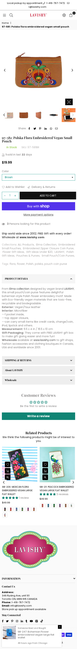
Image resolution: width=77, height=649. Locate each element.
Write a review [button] (38, 416)
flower (21, 264)
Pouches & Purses (28, 256)
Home (5, 23)
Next (72, 70)
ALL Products (26, 244)
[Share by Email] (56, 128)
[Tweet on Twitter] (34, 128)
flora (13, 264)
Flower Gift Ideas (13, 252)
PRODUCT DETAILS (16, 278)
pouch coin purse (55, 264)
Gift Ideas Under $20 (39, 252)
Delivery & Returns (43, 187)
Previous (4, 70)
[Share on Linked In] (45, 128)
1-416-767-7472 (55, 3)
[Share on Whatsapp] (51, 128)
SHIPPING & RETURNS (18, 360)
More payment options (38, 215)
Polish (29, 264)
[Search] (11, 15)
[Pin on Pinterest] (40, 128)
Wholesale (11, 380)
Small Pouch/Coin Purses (58, 256)
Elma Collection (46, 244)
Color (5, 171)
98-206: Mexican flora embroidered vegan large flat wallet (17, 490)
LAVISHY (59, 252)
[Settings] (64, 15)
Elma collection (19, 289)
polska (39, 264)
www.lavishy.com (44, 340)
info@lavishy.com (21, 605)
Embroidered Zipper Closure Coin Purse (48, 248)
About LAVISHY (14, 370)
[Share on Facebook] (29, 128)
